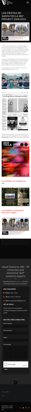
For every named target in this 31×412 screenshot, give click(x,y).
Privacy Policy (5, 392)
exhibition (23, 239)
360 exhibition (9, 239)
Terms (3, 395)
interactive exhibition (6, 242)
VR (19, 244)
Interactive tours (15, 242)
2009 (4, 239)
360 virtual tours (17, 239)
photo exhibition (14, 244)
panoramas (7, 244)
